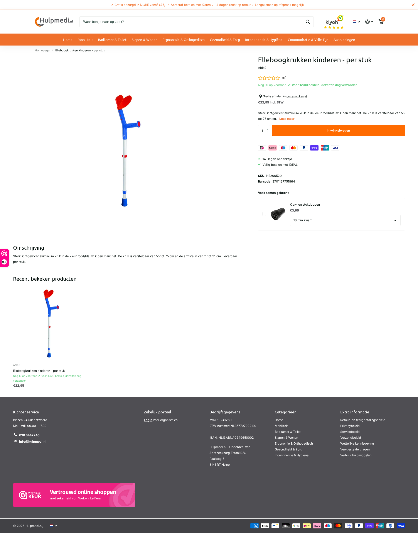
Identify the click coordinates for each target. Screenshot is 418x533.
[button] (268, 126)
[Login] (369, 22)
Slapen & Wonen (144, 39)
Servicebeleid (350, 431)
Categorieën (286, 411)
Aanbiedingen (344, 39)
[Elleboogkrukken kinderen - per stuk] (51, 322)
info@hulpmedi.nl (32, 441)
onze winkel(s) (297, 96)
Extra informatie (354, 411)
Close (413, 5)
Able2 (262, 67)
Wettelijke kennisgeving (357, 443)
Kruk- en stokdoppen (305, 204)
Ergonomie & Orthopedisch (184, 39)
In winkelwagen (338, 130)
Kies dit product (264, 214)
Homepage (42, 50)
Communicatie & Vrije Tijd (308, 39)
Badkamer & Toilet (112, 39)
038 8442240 (29, 435)
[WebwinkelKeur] (74, 495)
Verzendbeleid (350, 437)
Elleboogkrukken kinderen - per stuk (39, 370)
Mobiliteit (85, 39)
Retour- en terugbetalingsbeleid (362, 420)
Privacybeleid (350, 426)
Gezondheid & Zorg (225, 39)
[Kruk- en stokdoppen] (278, 214)
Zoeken (308, 21)
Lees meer (287, 118)
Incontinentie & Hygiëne (264, 39)
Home (67, 39)
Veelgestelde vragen (355, 449)
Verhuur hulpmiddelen (355, 455)
